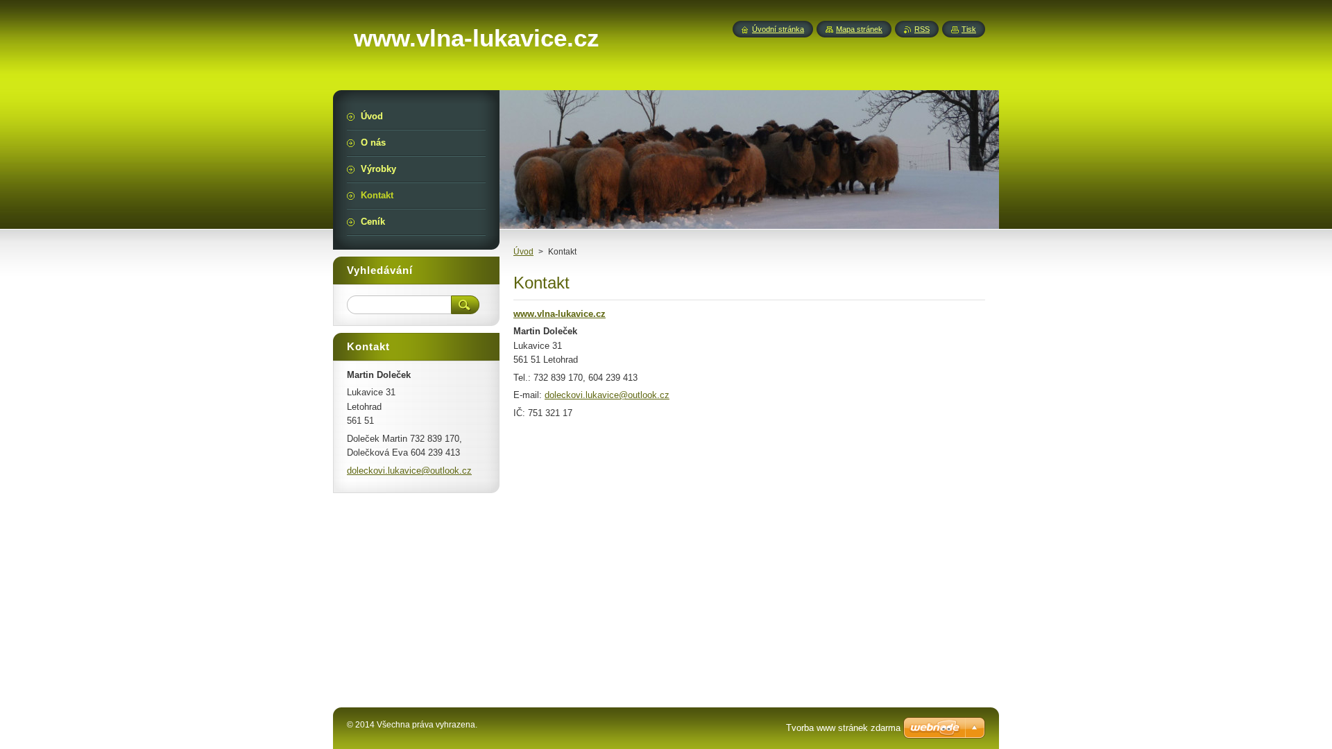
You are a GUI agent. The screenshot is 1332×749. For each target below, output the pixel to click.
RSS (922, 29)
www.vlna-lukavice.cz (559, 314)
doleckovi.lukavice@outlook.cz (607, 395)
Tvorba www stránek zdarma (843, 728)
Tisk (969, 29)
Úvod (523, 252)
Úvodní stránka (778, 29)
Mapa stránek (859, 29)
